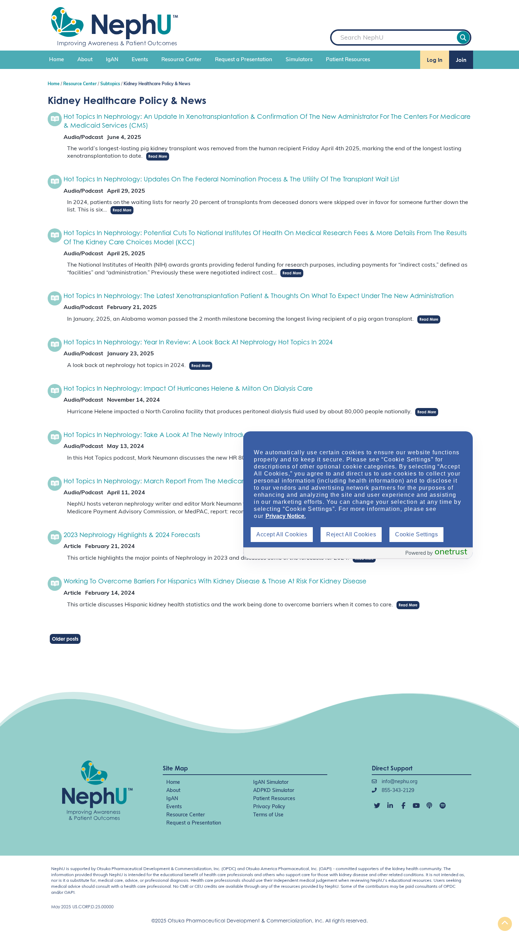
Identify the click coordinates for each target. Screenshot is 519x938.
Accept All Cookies (281, 534)
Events (140, 60)
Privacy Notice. (286, 516)
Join (461, 60)
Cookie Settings (416, 534)
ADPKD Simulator (273, 790)
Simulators (299, 60)
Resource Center (181, 60)
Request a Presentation (243, 60)
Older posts (65, 639)
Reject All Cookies (351, 534)
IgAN (112, 60)
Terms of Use (268, 815)
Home (56, 60)
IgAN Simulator (270, 782)
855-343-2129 (397, 790)
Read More (157, 156)
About (85, 60)
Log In (434, 60)
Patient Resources (348, 60)
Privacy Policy (269, 807)
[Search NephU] (463, 37)
